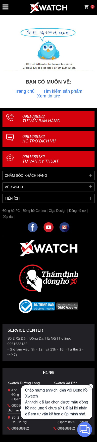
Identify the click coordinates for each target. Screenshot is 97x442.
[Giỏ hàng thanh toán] (86, 6)
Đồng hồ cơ (77, 211)
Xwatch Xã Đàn (65, 383)
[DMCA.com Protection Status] (67, 307)
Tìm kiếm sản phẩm (62, 91)
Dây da (7, 217)
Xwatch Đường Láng (23, 383)
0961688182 (41, 118)
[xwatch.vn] (48, 248)
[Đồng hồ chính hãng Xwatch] (48, 7)
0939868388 (20, 405)
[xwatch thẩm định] (48, 278)
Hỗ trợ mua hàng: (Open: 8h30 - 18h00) (73, 420)
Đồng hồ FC (11, 211)
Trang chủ (25, 91)
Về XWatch (15, 187)
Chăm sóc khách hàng (26, 175)
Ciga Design (57, 211)
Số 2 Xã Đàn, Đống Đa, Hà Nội (27, 420)
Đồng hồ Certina (34, 211)
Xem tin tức (48, 96)
